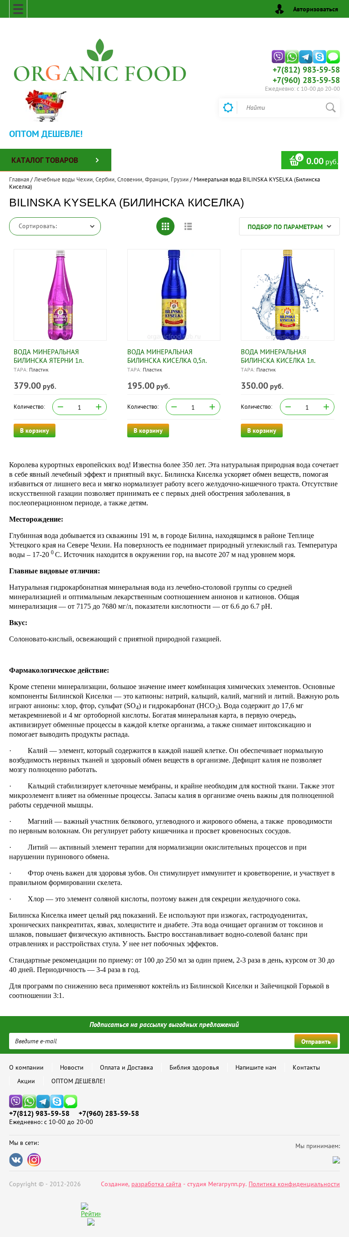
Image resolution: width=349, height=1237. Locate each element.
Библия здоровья (194, 1067)
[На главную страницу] (100, 58)
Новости (72, 1067)
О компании (26, 1067)
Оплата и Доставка (126, 1067)
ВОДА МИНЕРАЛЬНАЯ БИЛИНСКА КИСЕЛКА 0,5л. (167, 356)
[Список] (188, 226)
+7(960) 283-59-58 (306, 80)
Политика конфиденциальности (294, 1184)
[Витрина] (165, 226)
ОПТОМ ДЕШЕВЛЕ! (78, 1081)
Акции (26, 1081)
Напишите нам (255, 1067)
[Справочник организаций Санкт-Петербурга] (91, 1223)
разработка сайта (156, 1184)
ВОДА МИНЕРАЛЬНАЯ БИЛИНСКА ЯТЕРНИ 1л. (49, 356)
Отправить (316, 1041)
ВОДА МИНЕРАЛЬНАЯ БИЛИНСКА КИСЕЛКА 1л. (278, 356)
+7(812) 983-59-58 (306, 69)
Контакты (306, 1067)
